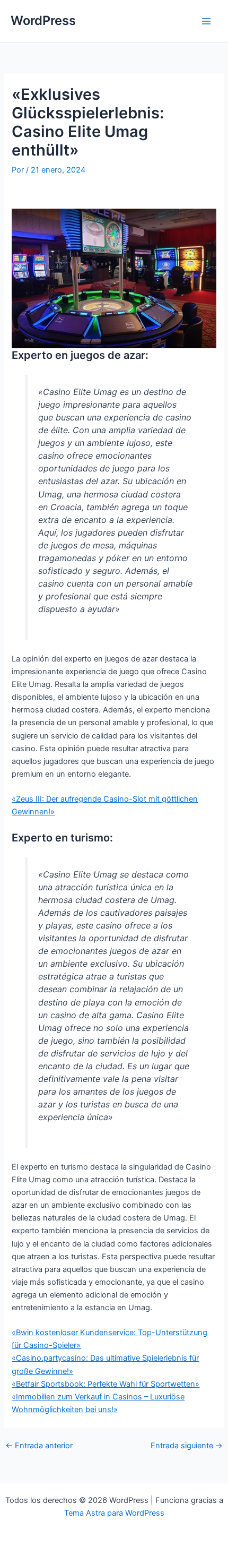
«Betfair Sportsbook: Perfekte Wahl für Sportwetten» (105, 1384)
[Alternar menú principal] (206, 21)
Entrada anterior (39, 1446)
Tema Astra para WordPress (114, 1513)
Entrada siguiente (187, 1446)
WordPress (43, 20)
